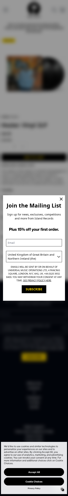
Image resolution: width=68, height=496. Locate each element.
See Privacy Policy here (37, 280)
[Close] (61, 199)
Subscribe (34, 289)
